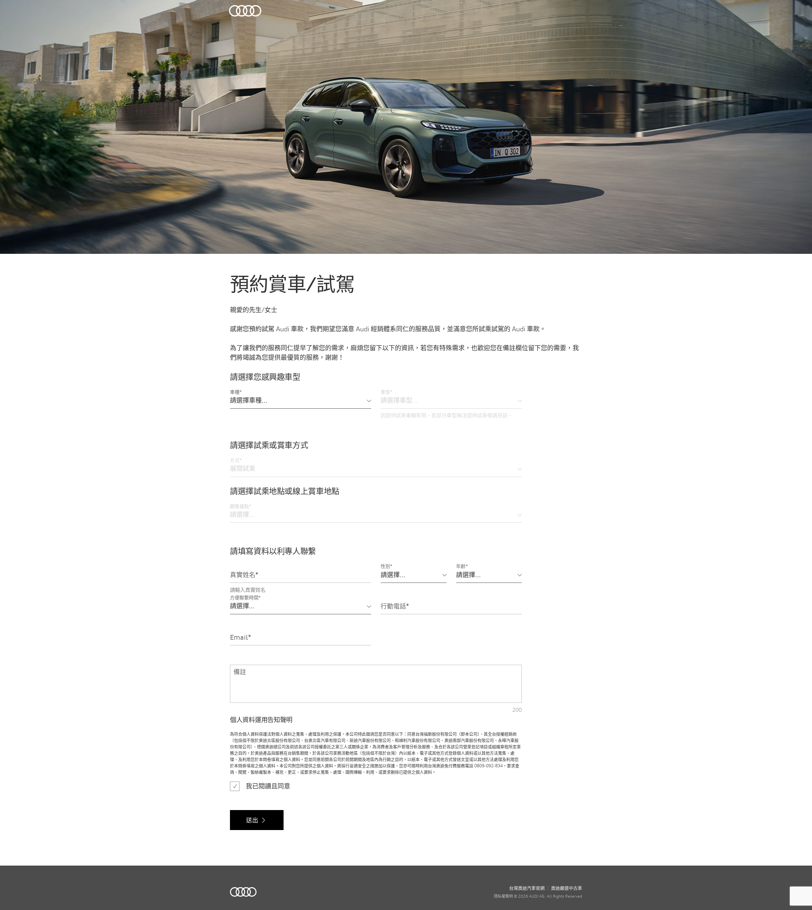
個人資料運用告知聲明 (261, 720)
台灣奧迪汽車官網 (527, 888)
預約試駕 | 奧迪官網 (243, 892)
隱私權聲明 (503, 896)
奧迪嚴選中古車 (566, 888)
